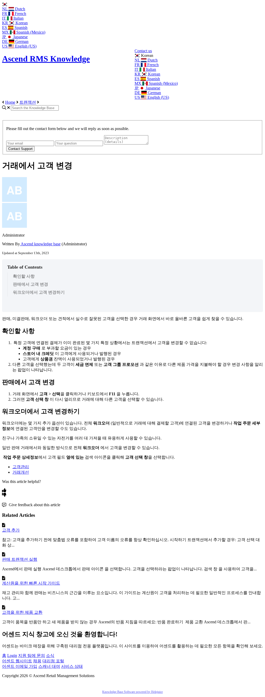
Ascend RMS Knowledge (46, 58)
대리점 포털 (53, 661)
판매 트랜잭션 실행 (19, 559)
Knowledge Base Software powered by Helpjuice (132, 692)
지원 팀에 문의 (31, 655)
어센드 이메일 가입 (19, 666)
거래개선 (20, 472)
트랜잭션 (27, 102)
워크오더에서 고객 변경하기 (39, 292)
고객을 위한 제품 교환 (22, 612)
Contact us (143, 51)
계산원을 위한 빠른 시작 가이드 (31, 583)
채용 (37, 661)
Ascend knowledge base (40, 244)
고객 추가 (11, 530)
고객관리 (20, 467)
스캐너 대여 (49, 666)
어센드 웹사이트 (17, 661)
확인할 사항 (24, 276)
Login (12, 655)
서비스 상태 (72, 666)
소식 (50, 655)
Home (10, 102)
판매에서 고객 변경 (30, 284)
